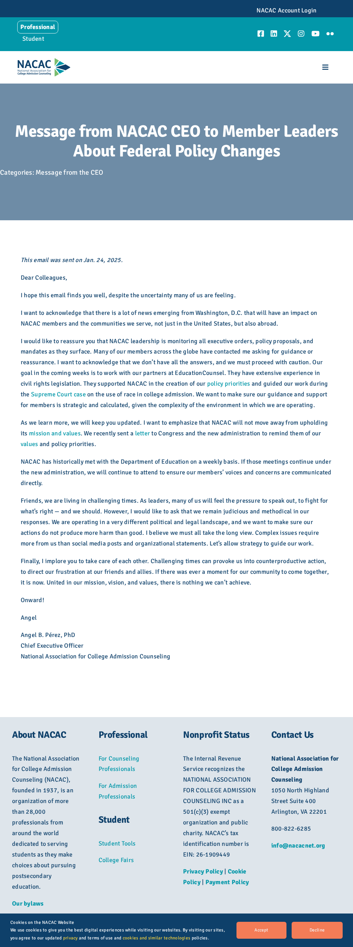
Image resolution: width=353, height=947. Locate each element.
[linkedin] (274, 33)
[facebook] (261, 33)
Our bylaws (28, 903)
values (29, 444)
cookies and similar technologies (157, 938)
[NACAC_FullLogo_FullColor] (44, 61)
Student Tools (117, 843)
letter (142, 433)
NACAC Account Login (286, 10)
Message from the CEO (69, 172)
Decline (317, 930)
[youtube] (315, 33)
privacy (70, 938)
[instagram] (301, 33)
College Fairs (116, 860)
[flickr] (330, 33)
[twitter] (287, 33)
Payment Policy (227, 882)
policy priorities (228, 383)
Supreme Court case (58, 394)
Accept (261, 930)
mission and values (55, 433)
